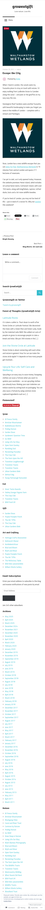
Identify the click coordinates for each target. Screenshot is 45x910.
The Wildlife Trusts (12, 865)
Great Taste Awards (13, 489)
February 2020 (10, 645)
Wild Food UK (10, 502)
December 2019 (11, 652)
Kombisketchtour (11, 544)
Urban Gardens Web (12, 471)
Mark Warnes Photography (15, 842)
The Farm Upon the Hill (14, 458)
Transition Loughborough (14, 461)
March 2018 (10, 698)
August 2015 (10, 776)
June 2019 (9, 668)
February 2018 (10, 701)
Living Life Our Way (12, 442)
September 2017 (11, 717)
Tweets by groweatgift (12, 305)
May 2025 (9, 616)
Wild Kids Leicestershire (14, 563)
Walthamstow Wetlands (26, 166)
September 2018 (11, 678)
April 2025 (9, 619)
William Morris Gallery (13, 567)
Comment (34, 278)
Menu (10, 20)
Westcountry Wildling (13, 872)
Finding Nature (10, 429)
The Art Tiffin (10, 520)
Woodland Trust (11, 891)
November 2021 (11, 629)
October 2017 (10, 714)
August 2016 (10, 759)
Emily (18, 78)
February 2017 (10, 740)
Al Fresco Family (11, 419)
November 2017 (11, 711)
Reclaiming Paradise (13, 451)
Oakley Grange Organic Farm (16, 492)
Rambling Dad (10, 448)
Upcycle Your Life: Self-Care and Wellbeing (18, 368)
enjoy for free (11, 166)
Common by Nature (12, 826)
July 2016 (8, 763)
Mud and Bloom (11, 547)
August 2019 (10, 662)
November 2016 (11, 750)
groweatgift (22, 6)
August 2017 (10, 720)
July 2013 (8, 785)
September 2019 (11, 658)
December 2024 (11, 626)
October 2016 (10, 753)
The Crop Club (10, 455)
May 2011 (9, 795)
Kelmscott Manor (11, 541)
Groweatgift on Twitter (14, 299)
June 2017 (9, 727)
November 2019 (11, 655)
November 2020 (11, 636)
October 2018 (10, 675)
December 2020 (11, 632)
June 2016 (9, 766)
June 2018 (9, 688)
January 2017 (10, 743)
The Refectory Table (13, 560)
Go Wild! (8, 438)
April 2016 (9, 772)
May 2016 (9, 769)
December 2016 (11, 746)
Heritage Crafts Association (15, 537)
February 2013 (10, 792)
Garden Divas (10, 432)
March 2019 (10, 671)
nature (19, 69)
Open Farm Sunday (12, 445)
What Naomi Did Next (13, 875)
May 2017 (9, 730)
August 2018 (10, 681)
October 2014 (10, 779)
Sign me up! (8, 598)
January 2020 (10, 649)
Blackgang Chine (11, 820)
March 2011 (10, 802)
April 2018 (9, 694)
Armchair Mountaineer (13, 422)
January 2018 (10, 704)
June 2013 (9, 789)
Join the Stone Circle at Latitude (19, 345)
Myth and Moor (11, 550)
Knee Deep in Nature (13, 836)
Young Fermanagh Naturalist (16, 477)
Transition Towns (11, 464)
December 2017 (11, 707)
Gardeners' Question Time (15, 435)
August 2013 (10, 782)
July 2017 (8, 724)
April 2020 (9, 639)
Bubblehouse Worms (13, 425)
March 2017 (10, 737)
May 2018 (9, 691)
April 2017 (9, 733)
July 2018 (8, 684)
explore (38, 201)
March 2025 (10, 623)
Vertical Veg (9, 474)
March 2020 (10, 642)
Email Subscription (12, 575)
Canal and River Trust (13, 823)
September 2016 (11, 756)
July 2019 (8, 665)
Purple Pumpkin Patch (13, 516)
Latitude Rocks (10, 318)
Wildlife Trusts (10, 885)
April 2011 (9, 798)
